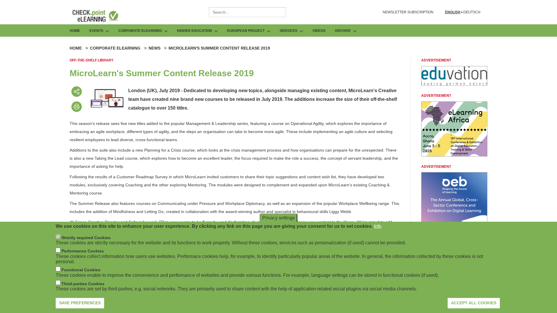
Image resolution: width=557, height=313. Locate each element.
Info (377, 226)
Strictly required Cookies (86, 237)
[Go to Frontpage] (100, 15)
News (154, 48)
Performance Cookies (83, 251)
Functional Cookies (81, 269)
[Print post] (76, 106)
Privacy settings (278, 217)
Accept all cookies (473, 303)
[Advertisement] (454, 84)
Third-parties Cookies (83, 283)
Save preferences (80, 303)
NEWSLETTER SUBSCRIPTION (408, 12)
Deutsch (471, 12)
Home (75, 31)
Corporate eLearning (115, 48)
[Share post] (76, 91)
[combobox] (247, 12)
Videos (318, 31)
